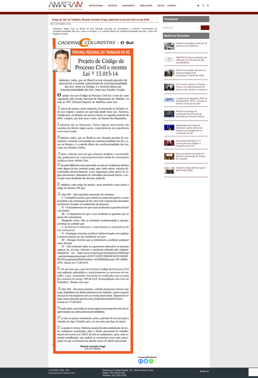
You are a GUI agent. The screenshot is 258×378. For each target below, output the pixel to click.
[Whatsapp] (151, 361)
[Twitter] (146, 361)
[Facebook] (140, 361)
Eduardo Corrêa (69, 373)
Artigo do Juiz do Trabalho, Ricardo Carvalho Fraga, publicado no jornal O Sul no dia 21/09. (101, 19)
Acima (203, 371)
